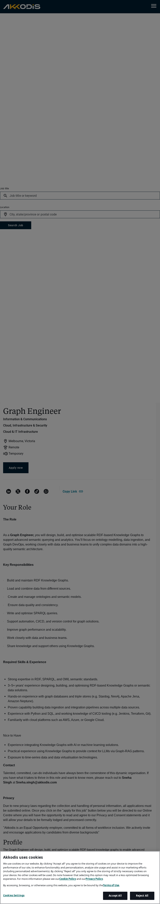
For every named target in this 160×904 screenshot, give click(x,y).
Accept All (115, 895)
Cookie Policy (67, 879)
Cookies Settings (13, 895)
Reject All (142, 895)
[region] (80, 877)
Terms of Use (111, 885)
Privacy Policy (94, 879)
